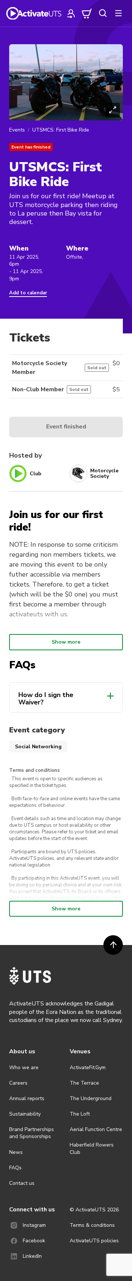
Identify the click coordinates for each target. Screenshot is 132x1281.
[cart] (87, 13)
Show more (66, 641)
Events (17, 129)
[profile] (71, 13)
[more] (118, 13)
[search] (102, 13)
